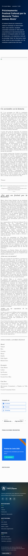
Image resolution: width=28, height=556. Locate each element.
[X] (6, 498)
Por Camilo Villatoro (6, 6)
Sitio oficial (4, 522)
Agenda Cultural (5, 536)
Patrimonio (4, 512)
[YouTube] (10, 498)
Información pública (6, 539)
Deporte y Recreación (6, 514)
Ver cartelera (9, 457)
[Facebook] (2, 498)
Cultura (3, 509)
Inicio (2, 507)
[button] (2, 188)
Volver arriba (6, 553)
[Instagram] (14, 498)
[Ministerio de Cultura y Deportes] (9, 488)
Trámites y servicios (6, 541)
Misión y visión (4, 526)
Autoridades (4, 524)
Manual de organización (7, 528)
